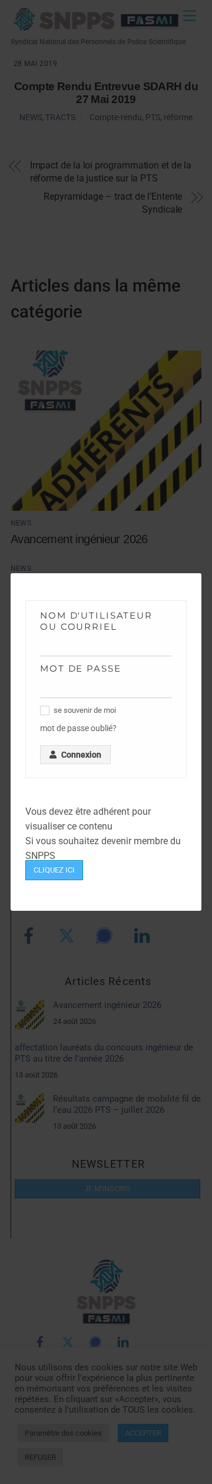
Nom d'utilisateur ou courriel (96, 621)
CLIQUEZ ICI (54, 869)
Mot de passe (80, 668)
